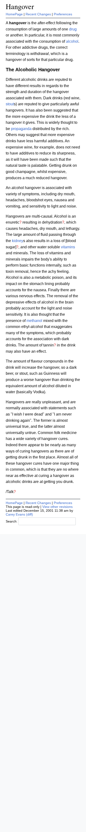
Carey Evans (15, 514)
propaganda (21, 129)
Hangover (20, 6)
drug (73, 29)
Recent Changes (38, 14)
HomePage (14, 14)
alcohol (72, 41)
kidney (17, 241)
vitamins (68, 247)
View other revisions (57, 507)
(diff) (29, 514)
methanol (34, 321)
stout (10, 104)
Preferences (63, 14)
